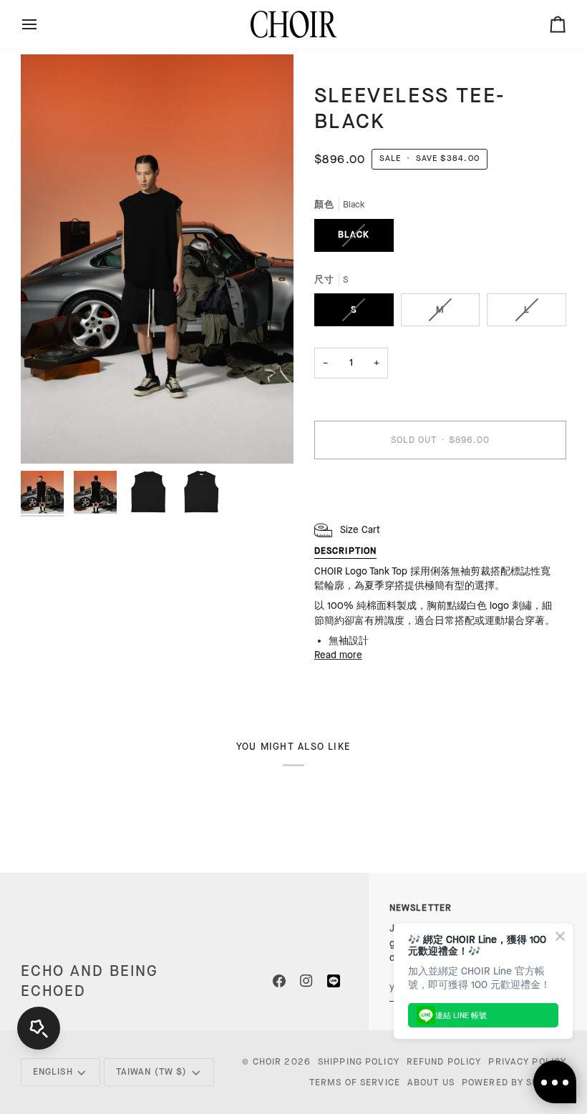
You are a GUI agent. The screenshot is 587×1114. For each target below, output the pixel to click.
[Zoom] (157, 259)
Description (345, 551)
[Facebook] (279, 980)
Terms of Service (354, 1082)
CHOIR (267, 1061)
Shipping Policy (358, 1061)
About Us (431, 1082)
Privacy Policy (527, 1061)
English (53, 1072)
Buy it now (439, 489)
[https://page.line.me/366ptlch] (333, 980)
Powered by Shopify (514, 1082)
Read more (338, 655)
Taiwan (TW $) (152, 1072)
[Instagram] (306, 980)
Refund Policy (444, 1061)
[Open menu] (42, 24)
